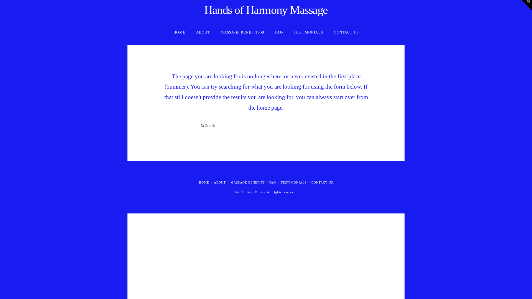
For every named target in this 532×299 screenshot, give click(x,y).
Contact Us (322, 182)
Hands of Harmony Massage (266, 10)
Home (204, 182)
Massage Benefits (248, 182)
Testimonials (294, 182)
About (220, 182)
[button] (526, 5)
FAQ (272, 182)
